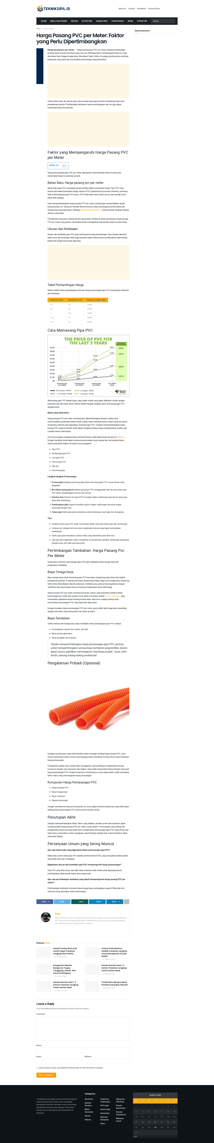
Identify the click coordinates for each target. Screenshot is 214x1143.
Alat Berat (89, 1099)
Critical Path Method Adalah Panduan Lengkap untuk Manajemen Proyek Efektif (114, 952)
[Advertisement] (88, 81)
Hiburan (88, 1119)
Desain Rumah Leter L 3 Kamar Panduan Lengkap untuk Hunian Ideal (114, 968)
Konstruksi (118, 21)
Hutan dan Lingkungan (105, 1100)
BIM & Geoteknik (58, 21)
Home (43, 21)
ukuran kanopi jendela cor (91, 210)
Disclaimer (141, 8)
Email (39, 1056)
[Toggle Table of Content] (63, 166)
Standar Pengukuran (121, 1113)
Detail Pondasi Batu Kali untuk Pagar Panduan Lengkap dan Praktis (65, 951)
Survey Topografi (112, 596)
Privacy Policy (154, 8)
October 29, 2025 (60, 957)
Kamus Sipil (102, 21)
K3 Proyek (87, 21)
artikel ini (120, 437)
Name (39, 1045)
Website (88, 1056)
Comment (41, 1014)
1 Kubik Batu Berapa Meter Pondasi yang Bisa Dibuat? (114, 983)
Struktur (142, 21)
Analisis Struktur (48, 29)
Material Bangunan (104, 1118)
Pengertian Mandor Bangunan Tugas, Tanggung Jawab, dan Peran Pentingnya (64, 969)
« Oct (135, 1136)
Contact (131, 8)
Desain (74, 21)
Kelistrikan (104, 1113)
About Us (122, 8)
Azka (57, 913)
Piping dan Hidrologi (120, 1100)
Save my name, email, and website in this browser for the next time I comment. (71, 1068)
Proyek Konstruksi (120, 1106)
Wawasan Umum (120, 1119)
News (130, 21)
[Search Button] (173, 21)
